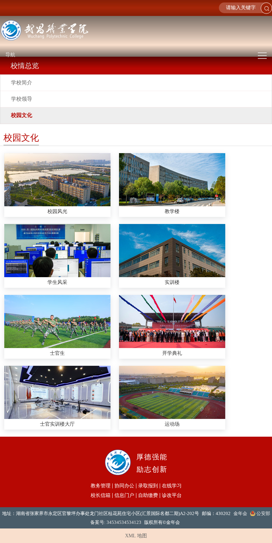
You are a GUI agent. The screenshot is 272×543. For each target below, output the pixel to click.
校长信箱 (100, 495)
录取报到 (148, 485)
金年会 (240, 513)
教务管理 (100, 485)
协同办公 (124, 485)
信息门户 (124, 495)
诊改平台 (172, 495)
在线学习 (172, 485)
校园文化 (21, 115)
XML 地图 (136, 535)
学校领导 (21, 99)
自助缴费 (148, 495)
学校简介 (21, 82)
